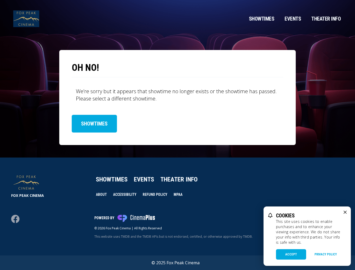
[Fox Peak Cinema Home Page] (26, 18)
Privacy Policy (325, 254)
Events (293, 19)
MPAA (178, 194)
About (101, 194)
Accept (291, 254)
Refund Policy (155, 194)
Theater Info (326, 19)
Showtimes (261, 19)
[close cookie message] (345, 212)
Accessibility (124, 194)
